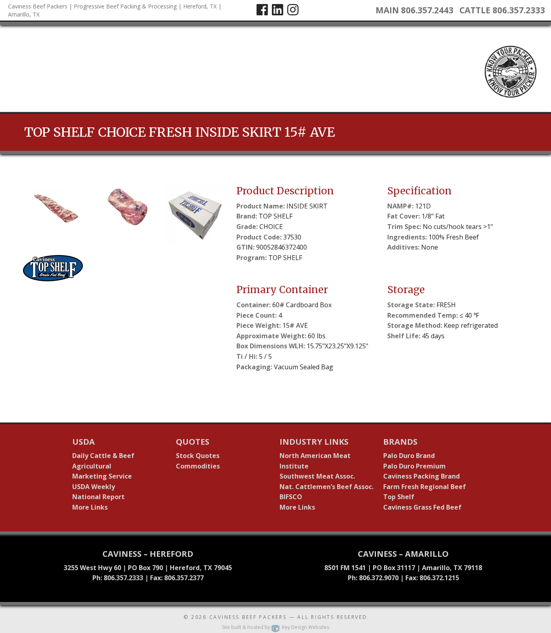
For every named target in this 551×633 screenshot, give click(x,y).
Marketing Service (102, 476)
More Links (90, 507)
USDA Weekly (93, 486)
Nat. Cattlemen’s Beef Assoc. (327, 486)
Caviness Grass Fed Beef (422, 507)
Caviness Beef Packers (248, 617)
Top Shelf (398, 496)
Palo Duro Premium (414, 466)
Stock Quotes (197, 455)
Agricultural (91, 466)
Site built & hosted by (275, 627)
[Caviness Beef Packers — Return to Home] (8, 67)
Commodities (198, 466)
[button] (53, 215)
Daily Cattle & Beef (103, 455)
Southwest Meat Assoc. (317, 476)
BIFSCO (291, 496)
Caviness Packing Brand (421, 476)
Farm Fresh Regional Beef (424, 486)
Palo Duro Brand (409, 455)
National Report (98, 496)
